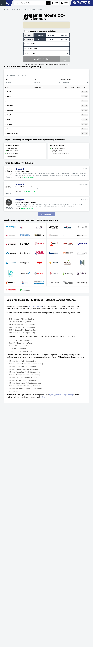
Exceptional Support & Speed (26, 202)
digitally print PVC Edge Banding (61, 395)
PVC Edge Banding (35, 306)
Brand (6, 79)
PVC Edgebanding (16, 9)
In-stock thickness (66, 79)
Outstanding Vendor (22, 171)
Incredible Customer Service (25, 187)
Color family (36, 79)
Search (6, 72)
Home (6, 9)
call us (43, 397)
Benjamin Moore (29, 9)
